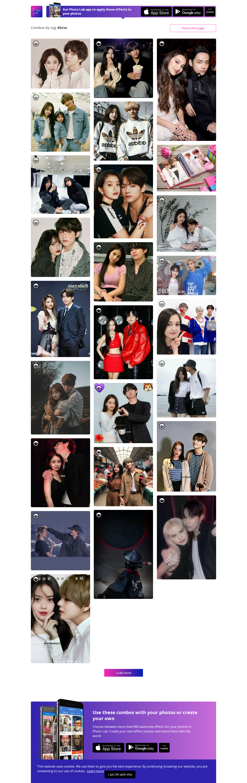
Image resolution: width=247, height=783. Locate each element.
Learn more (95, 771)
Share (193, 28)
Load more (123, 673)
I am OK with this (120, 774)
